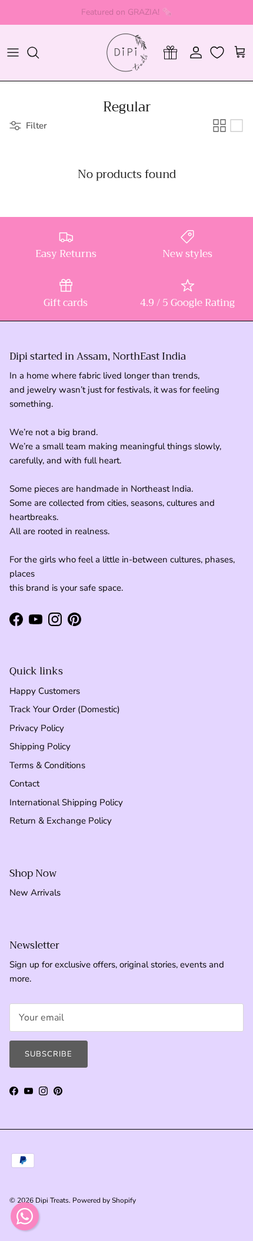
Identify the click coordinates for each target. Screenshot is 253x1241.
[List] (236, 125)
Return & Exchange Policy (60, 821)
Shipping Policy (40, 746)
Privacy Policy (36, 728)
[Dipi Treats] (127, 53)
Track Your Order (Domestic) (64, 709)
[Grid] (219, 125)
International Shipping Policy (66, 802)
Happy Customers (44, 691)
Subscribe (48, 1054)
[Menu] (13, 52)
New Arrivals (35, 892)
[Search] (39, 52)
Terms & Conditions (47, 765)
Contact (24, 783)
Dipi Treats (52, 1200)
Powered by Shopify (104, 1200)
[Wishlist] (218, 52)
